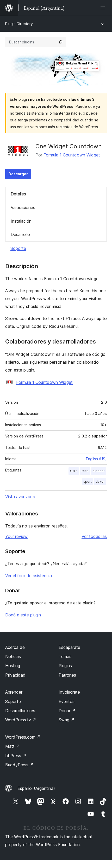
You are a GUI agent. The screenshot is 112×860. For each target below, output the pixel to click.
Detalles (18, 193)
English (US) (96, 459)
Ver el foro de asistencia (28, 575)
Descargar (18, 174)
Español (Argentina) (36, 788)
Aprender (13, 692)
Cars (73, 471)
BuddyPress (19, 764)
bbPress (15, 755)
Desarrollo (20, 234)
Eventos (66, 701)
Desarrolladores (20, 710)
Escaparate (69, 647)
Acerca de (15, 647)
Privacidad (15, 675)
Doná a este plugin (23, 614)
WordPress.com (23, 737)
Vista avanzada (20, 496)
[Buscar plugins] (60, 42)
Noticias (13, 656)
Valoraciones (23, 207)
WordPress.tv (20, 719)
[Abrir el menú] (103, 8)
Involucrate (69, 692)
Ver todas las (94, 536)
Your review (16, 536)
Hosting (12, 665)
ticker (100, 482)
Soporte (18, 248)
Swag (66, 719)
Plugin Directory (19, 23)
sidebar (99, 471)
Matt (12, 746)
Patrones (67, 675)
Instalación (21, 221)
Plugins (65, 665)
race (85, 471)
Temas (65, 656)
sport (87, 482)
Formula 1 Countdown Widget (71, 155)
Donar (67, 710)
